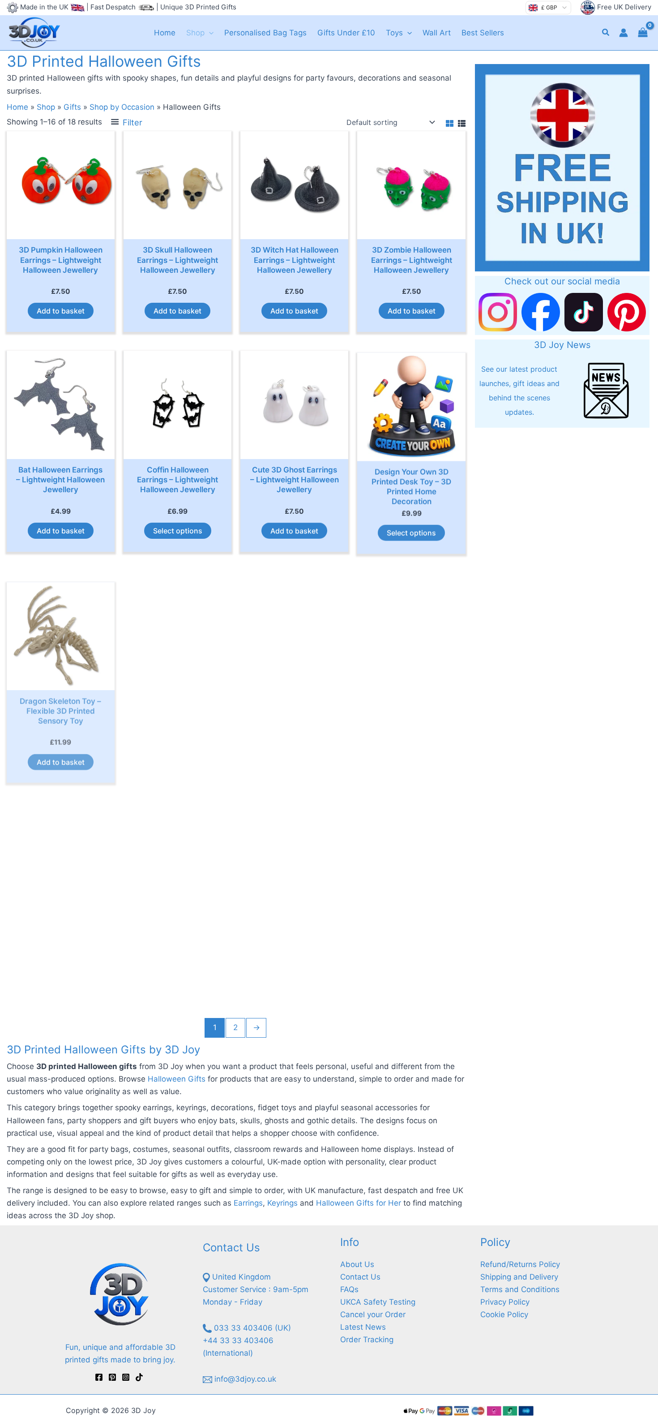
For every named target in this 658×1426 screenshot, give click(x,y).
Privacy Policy (505, 1301)
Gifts (72, 107)
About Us (357, 1264)
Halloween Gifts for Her (358, 1202)
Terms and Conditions (520, 1289)
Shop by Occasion (122, 107)
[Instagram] (126, 1377)
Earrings (248, 1202)
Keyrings (282, 1202)
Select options (177, 530)
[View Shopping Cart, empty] (643, 32)
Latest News (363, 1327)
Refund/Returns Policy (520, 1264)
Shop (46, 107)
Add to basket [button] (61, 310)
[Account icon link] (623, 32)
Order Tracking (366, 1339)
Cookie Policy (504, 1314)
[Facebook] (99, 1377)
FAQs (349, 1289)
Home (17, 107)
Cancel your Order (373, 1314)
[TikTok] (139, 1377)
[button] (209, 32)
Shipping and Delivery (519, 1276)
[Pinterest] (112, 1377)
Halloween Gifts (176, 1078)
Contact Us (360, 1276)
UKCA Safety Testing (377, 1301)
